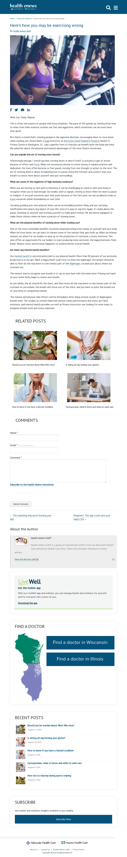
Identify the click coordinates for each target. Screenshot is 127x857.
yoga (47, 140)
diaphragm (75, 263)
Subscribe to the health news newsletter (32, 484)
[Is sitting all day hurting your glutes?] (88, 345)
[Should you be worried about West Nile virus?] (35, 345)
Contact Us (45, 849)
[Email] (113, 558)
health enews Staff (22, 31)
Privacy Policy (78, 849)
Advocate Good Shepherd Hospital (82, 140)
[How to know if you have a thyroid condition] (35, 387)
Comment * (16, 457)
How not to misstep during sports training (49, 775)
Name (14, 432)
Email (21, 445)
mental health (21, 256)
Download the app (27, 603)
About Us (33, 849)
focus (37, 164)
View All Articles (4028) (27, 559)
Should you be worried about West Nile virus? (33, 364)
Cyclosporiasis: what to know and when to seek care (90, 406)
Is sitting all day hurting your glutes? (82, 364)
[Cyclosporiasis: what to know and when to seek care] (88, 387)
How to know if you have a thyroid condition (32, 406)
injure (13, 199)
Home (12, 19)
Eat (18, 117)
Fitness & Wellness (24, 19)
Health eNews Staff (61, 849)
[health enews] (23, 7)
